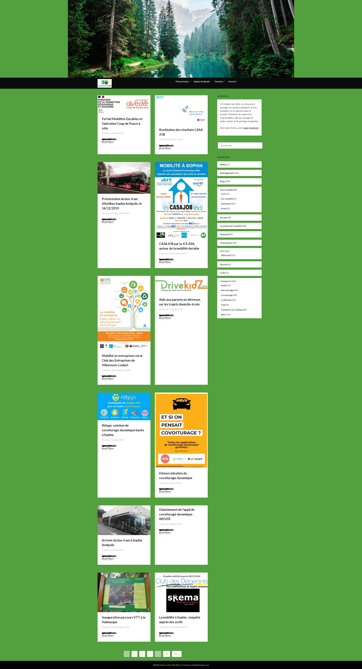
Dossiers (219, 81)
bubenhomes (108, 139)
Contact (232, 81)
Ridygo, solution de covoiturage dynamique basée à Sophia (123, 430)
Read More (108, 141)
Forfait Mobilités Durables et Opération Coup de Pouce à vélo (122, 123)
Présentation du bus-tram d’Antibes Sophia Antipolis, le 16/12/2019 (122, 203)
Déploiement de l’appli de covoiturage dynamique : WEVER (177, 514)
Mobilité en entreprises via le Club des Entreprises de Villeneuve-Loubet (122, 360)
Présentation (182, 81)
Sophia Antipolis (202, 81)
